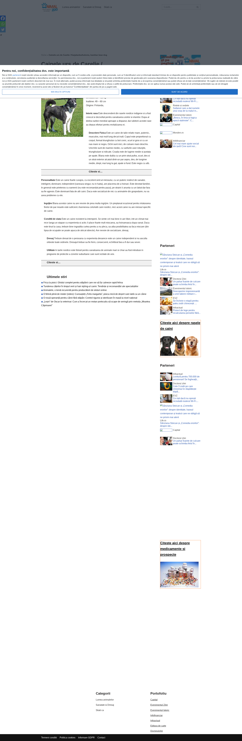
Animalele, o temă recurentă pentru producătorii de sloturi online (75, 290)
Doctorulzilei (156, 731)
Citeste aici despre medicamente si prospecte (175, 548)
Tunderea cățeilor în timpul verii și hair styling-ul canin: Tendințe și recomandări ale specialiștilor (90, 286)
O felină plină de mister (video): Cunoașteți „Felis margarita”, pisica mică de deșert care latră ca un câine (94, 294)
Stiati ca (100, 710)
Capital (154, 700)
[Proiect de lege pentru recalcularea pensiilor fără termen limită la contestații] (166, 311)
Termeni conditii (49, 737)
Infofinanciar (156, 715)
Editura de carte (158, 726)
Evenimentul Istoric (159, 710)
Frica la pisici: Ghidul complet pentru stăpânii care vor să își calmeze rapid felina (83, 282)
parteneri (17, 75)
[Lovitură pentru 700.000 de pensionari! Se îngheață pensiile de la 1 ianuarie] (166, 377)
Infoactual (155, 720)
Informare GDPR (86, 737)
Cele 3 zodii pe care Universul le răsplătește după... (184, 389)
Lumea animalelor (105, 700)
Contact (101, 737)
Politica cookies (67, 737)
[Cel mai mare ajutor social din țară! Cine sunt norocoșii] (166, 144)
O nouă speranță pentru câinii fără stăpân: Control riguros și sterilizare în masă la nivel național (90, 298)
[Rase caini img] (179, 355)
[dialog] (121, 81)
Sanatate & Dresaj (105, 705)
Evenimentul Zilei (159, 705)
